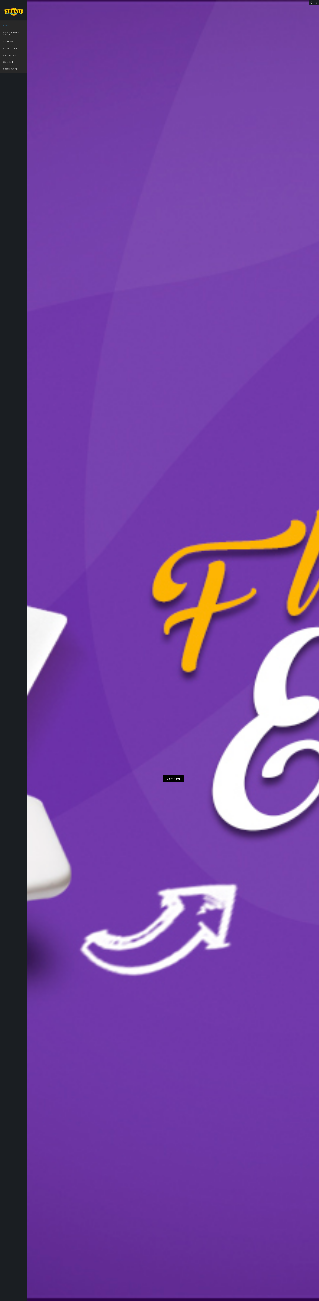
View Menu (173, 778)
